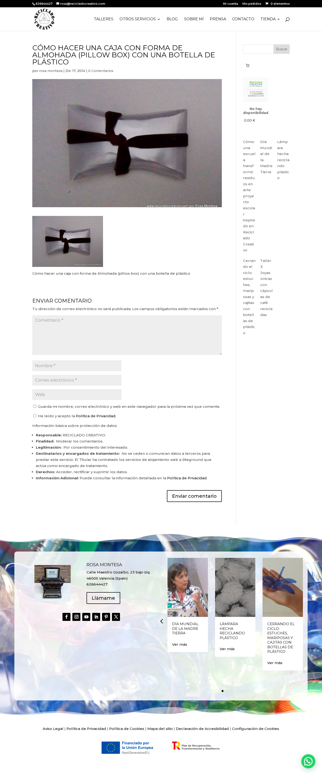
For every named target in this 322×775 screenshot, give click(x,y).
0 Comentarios (100, 71)
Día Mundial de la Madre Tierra (185, 628)
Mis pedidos (251, 3)
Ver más (179, 644)
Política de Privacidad (96, 416)
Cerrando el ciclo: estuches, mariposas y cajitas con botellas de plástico (249, 296)
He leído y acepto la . (76, 416)
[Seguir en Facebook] (66, 617)
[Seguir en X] (116, 617)
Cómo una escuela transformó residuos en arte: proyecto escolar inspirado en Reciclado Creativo (249, 195)
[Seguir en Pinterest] (106, 617)
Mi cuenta (230, 3)
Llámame (103, 598)
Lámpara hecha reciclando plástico (283, 159)
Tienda (268, 19)
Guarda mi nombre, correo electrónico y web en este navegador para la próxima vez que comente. (129, 406)
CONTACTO (243, 19)
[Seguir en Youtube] (86, 617)
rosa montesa (50, 71)
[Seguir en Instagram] (76, 617)
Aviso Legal (53, 728)
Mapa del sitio (160, 728)
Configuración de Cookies (255, 728)
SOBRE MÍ (194, 19)
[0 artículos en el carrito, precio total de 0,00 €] (247, 65)
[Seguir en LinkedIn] (96, 617)
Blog (172, 19)
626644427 (44, 3)
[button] (161, 621)
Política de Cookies (126, 728)
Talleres (103, 19)
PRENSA (218, 19)
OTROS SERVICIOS (138, 19)
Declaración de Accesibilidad (202, 728)
